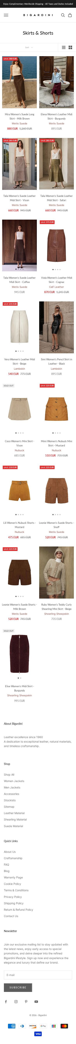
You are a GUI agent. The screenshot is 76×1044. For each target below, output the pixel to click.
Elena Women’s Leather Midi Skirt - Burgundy (56, 116)
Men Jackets (12, 787)
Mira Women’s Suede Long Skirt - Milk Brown (19, 116)
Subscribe (18, 987)
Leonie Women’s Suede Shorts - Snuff (56, 525)
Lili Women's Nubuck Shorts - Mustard (19, 525)
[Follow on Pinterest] (26, 1002)
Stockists (10, 800)
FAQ (6, 864)
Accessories (11, 793)
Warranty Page (13, 877)
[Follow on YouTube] (36, 1002)
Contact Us (11, 916)
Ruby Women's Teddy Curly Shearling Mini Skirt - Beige (56, 606)
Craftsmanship (13, 858)
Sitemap (9, 806)
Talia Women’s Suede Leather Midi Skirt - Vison (19, 198)
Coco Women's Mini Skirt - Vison (19, 443)
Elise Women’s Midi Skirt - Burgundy (19, 688)
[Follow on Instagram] (16, 1002)
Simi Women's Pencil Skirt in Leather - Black (56, 361)
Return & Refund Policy (18, 909)
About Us (10, 851)
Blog (7, 871)
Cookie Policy (12, 883)
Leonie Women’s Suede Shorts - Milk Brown (19, 606)
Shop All (9, 774)
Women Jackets (14, 781)
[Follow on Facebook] (6, 1002)
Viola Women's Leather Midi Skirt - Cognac (56, 280)
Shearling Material (15, 819)
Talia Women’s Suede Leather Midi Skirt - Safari (56, 198)
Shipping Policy (14, 903)
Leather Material (14, 813)
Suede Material (13, 826)
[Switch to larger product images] (63, 47)
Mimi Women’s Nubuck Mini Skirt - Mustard (56, 443)
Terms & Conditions (16, 890)
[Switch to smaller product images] (70, 47)
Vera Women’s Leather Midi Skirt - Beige (19, 361)
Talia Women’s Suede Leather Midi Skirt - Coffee (19, 280)
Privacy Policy (13, 896)
